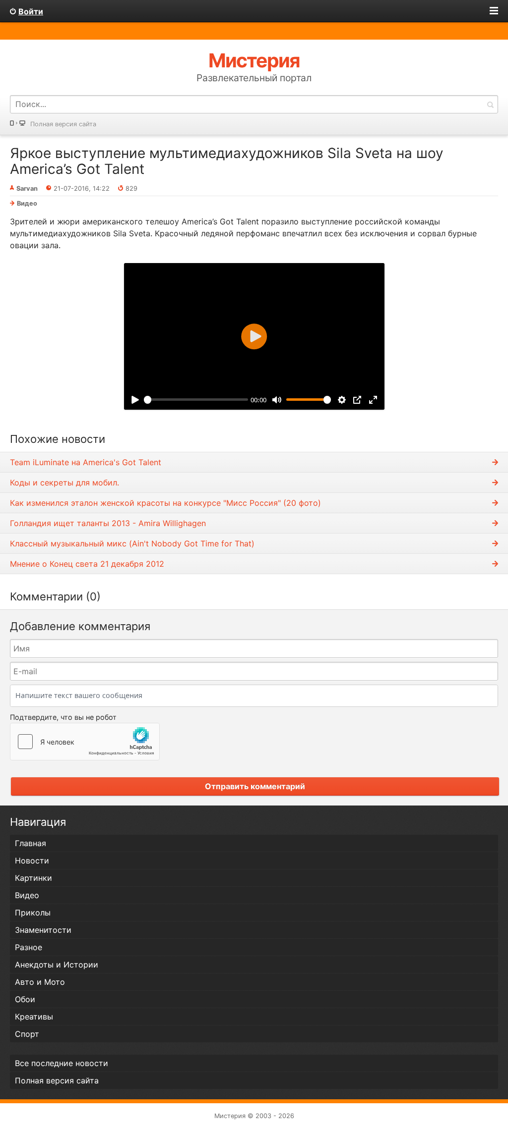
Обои (25, 999)
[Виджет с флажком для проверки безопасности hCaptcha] (85, 741)
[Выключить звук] (276, 399)
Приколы (33, 912)
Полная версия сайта (63, 124)
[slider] (196, 399)
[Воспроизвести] (135, 399)
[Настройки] (341, 399)
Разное (28, 947)
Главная (30, 843)
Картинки (33, 878)
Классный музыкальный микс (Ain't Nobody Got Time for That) (132, 543)
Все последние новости (61, 1063)
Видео (27, 203)
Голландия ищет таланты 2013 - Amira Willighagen (108, 523)
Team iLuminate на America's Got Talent (85, 462)
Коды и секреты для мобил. (64, 482)
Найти (490, 104)
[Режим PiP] (357, 399)
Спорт (27, 1034)
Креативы (34, 1016)
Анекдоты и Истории (56, 964)
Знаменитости (43, 930)
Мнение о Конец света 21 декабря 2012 (87, 564)
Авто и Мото (40, 982)
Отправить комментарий (255, 786)
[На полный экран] (373, 399)
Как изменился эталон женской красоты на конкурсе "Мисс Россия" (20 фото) (165, 503)
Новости (32, 860)
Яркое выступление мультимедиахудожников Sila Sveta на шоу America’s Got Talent (227, 161)
